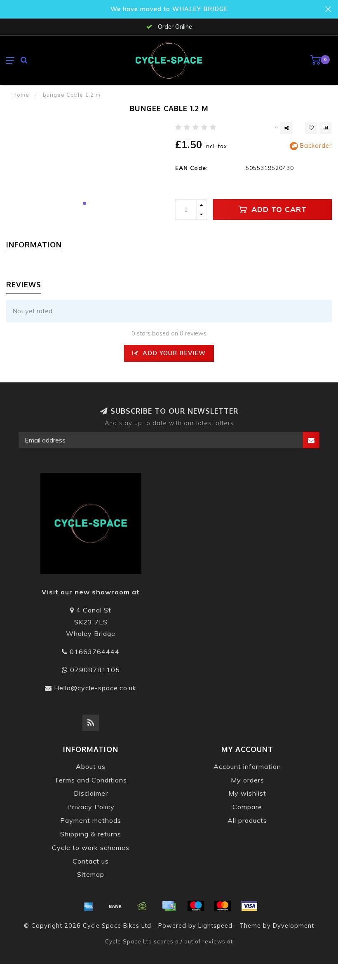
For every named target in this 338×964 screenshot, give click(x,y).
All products (247, 820)
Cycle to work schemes (90, 847)
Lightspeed (215, 925)
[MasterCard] (222, 906)
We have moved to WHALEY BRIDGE (169, 9)
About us (91, 766)
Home (20, 94)
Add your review (173, 353)
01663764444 (95, 651)
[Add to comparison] (325, 128)
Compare (247, 807)
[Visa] (249, 906)
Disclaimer (91, 793)
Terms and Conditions (90, 780)
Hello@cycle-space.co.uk (95, 688)
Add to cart (278, 209)
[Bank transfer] (115, 906)
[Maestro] (195, 906)
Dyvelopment (293, 925)
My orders (247, 780)
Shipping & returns (90, 834)
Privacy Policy (91, 807)
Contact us (91, 861)
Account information (247, 766)
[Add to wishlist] (311, 128)
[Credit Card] (169, 906)
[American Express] (88, 906)
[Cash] (142, 906)
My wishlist (247, 793)
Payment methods (90, 820)
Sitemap (90, 874)
